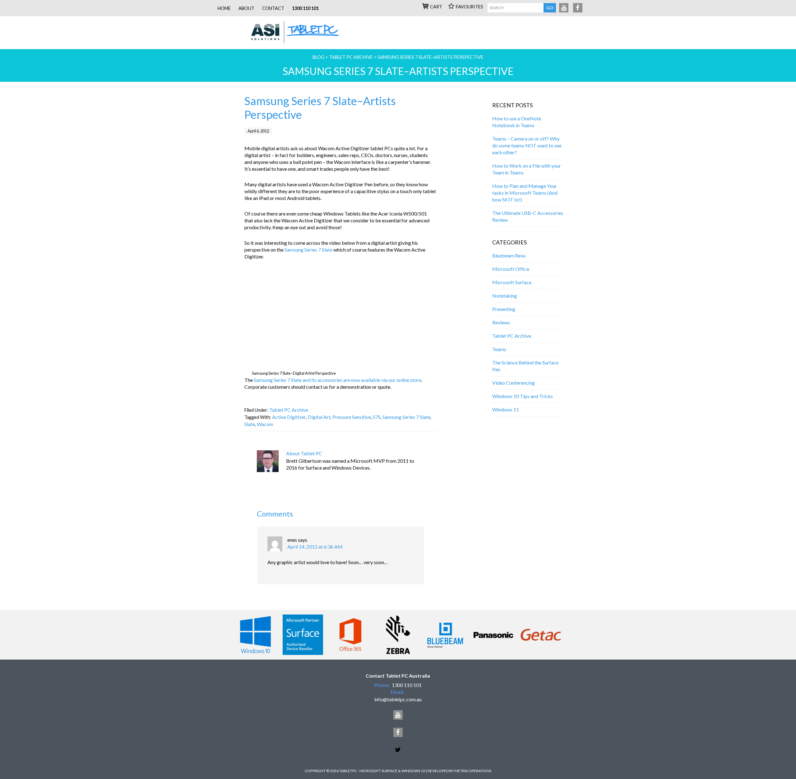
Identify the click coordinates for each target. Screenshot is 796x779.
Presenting (503, 309)
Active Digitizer (289, 417)
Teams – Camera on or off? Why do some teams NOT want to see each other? (527, 145)
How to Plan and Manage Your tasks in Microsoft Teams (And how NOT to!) (525, 192)
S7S (377, 417)
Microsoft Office (510, 269)
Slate (249, 424)
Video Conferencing (513, 383)
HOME (224, 8)
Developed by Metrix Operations (459, 770)
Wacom (265, 424)
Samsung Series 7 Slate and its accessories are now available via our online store (337, 380)
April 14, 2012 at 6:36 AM (315, 546)
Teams (499, 349)
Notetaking (504, 296)
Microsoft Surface (511, 282)
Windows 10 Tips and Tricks (522, 396)
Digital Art (319, 417)
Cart (436, 6)
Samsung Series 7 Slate (308, 250)
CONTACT (273, 8)
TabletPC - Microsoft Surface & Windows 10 (295, 32)
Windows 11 (505, 409)
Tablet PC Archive (288, 410)
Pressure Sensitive (351, 417)
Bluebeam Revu (508, 255)
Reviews (501, 322)
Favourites (469, 6)
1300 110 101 (305, 8)
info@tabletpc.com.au (398, 699)
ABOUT (246, 8)
